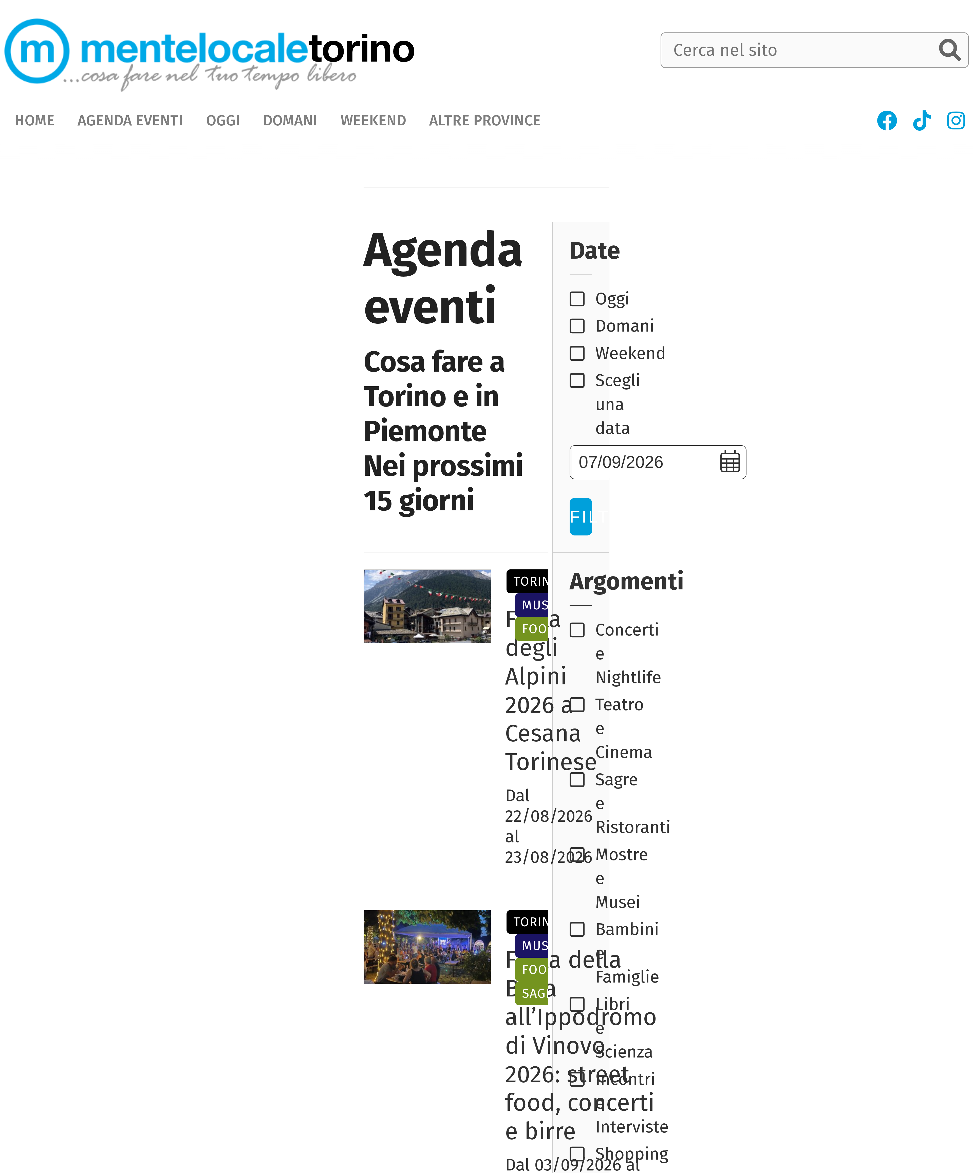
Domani (582, 326)
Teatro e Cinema (582, 728)
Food (539, 629)
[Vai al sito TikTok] (922, 120)
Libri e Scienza (582, 1028)
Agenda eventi (130, 120)
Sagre (541, 993)
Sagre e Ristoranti (582, 803)
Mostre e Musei (582, 878)
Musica (545, 605)
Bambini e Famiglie (582, 953)
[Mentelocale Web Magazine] (180, 51)
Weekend (582, 353)
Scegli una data (582, 404)
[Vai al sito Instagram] (956, 120)
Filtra (581, 516)
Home (34, 120)
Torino (537, 581)
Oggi (582, 299)
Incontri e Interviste (582, 1103)
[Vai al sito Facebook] (887, 120)
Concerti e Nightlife (582, 653)
